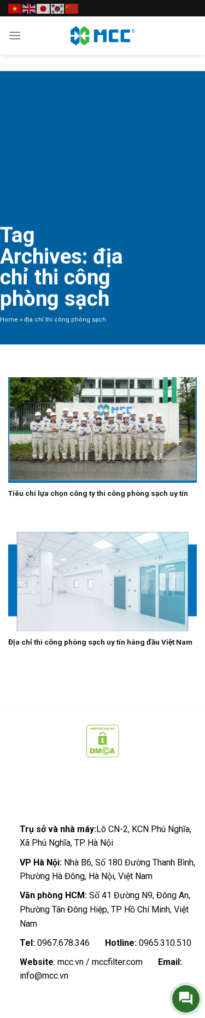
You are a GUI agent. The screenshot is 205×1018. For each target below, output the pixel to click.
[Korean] (58, 8)
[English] (29, 8)
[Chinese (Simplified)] (72, 8)
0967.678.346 (63, 943)
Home (9, 319)
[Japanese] (44, 8)
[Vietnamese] (15, 8)
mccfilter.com (117, 962)
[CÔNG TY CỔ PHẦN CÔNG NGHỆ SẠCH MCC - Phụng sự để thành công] (103, 35)
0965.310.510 (165, 943)
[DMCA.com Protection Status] (102, 740)
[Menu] (14, 35)
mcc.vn (70, 962)
